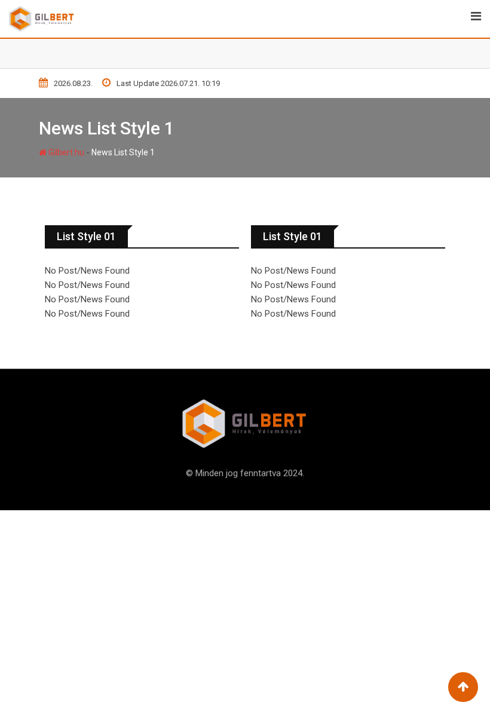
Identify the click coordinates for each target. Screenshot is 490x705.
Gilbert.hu (65, 152)
